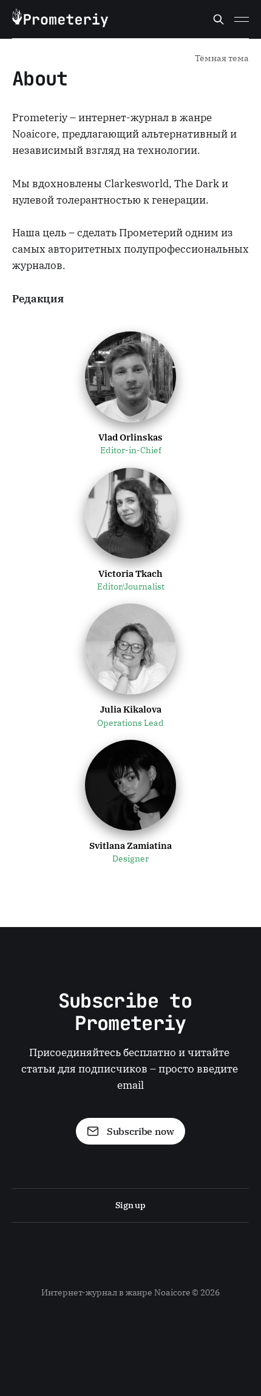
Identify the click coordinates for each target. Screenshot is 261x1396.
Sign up (130, 1205)
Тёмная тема (222, 58)
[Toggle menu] (241, 19)
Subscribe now (140, 1131)
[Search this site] (218, 19)
